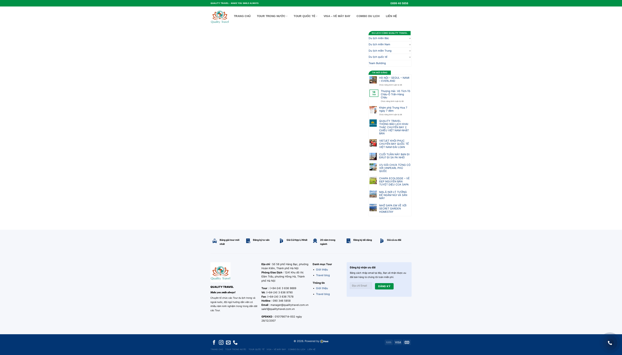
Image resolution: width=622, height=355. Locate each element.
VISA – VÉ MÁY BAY (337, 16)
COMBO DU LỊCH (368, 16)
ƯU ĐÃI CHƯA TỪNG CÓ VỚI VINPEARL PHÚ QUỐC (394, 168)
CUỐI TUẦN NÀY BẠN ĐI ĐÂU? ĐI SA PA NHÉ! (394, 156)
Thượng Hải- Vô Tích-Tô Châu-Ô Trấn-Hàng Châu (395, 94)
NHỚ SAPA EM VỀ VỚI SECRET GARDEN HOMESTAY (392, 208)
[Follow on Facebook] (214, 343)
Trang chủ (242, 16)
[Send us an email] (228, 343)
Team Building (377, 63)
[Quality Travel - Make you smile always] (220, 16)
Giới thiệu (322, 269)
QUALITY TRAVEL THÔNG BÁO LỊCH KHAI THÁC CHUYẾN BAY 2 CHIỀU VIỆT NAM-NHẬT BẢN (394, 127)
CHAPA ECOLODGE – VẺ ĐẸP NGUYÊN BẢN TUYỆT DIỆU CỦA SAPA (394, 181)
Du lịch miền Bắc (379, 38)
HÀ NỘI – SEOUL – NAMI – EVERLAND (394, 79)
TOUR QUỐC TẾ (304, 16)
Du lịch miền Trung (380, 50)
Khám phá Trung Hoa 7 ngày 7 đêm (393, 109)
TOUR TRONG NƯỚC (271, 16)
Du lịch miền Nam (379, 44)
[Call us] (235, 343)
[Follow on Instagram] (221, 343)
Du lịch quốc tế (378, 56)
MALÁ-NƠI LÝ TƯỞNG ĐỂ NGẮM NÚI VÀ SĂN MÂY (393, 195)
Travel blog (323, 275)
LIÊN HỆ (391, 16)
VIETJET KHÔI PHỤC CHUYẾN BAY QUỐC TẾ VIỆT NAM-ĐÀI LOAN (394, 143)
